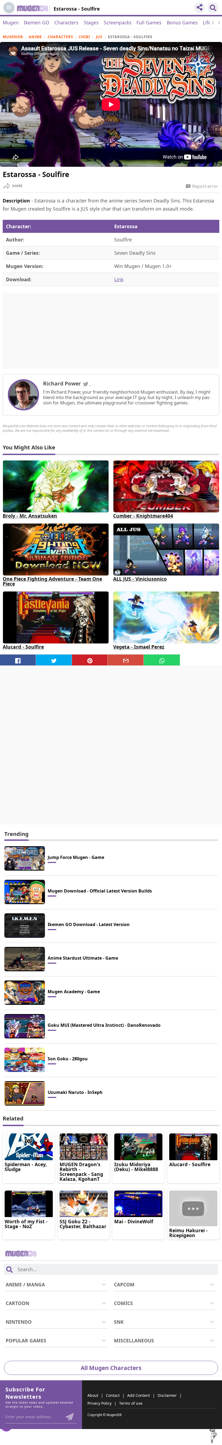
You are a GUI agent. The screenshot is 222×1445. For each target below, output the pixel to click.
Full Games (148, 22)
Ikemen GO (36, 22)
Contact (113, 1395)
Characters (66, 22)
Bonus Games (182, 22)
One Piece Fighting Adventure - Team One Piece (52, 581)
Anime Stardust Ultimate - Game (83, 958)
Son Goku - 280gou (68, 1059)
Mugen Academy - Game (74, 992)
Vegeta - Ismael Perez (138, 646)
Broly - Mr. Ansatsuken (30, 515)
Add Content (138, 1395)
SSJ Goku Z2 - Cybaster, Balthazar (83, 1224)
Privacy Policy (99, 1403)
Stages (91, 22)
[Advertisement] (111, 331)
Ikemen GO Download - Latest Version (89, 924)
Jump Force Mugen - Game (76, 857)
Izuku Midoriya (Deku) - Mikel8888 (136, 1166)
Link (118, 279)
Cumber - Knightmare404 (143, 515)
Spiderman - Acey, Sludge (26, 1166)
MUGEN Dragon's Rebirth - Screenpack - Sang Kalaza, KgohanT (81, 1171)
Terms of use (130, 1403)
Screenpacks (117, 22)
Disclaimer (167, 1395)
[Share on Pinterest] (90, 660)
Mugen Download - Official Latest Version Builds (100, 891)
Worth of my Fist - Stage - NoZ (26, 1224)
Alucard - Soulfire (23, 646)
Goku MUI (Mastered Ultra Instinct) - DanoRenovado (104, 1025)
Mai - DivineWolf (133, 1221)
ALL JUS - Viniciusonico (140, 579)
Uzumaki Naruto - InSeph (75, 1092)
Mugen (11, 22)
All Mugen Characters (111, 1368)
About (92, 1395)
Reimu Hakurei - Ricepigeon (188, 1232)
